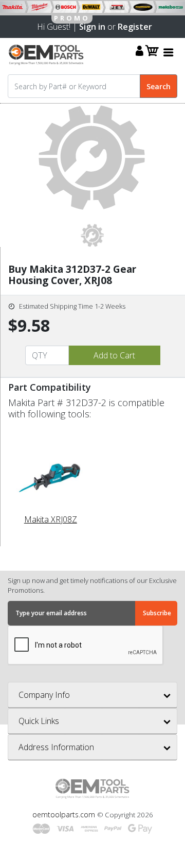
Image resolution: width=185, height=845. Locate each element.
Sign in (92, 26)
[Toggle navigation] (168, 52)
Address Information (56, 747)
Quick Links (38, 721)
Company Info (44, 694)
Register (135, 26)
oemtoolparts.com (64, 814)
